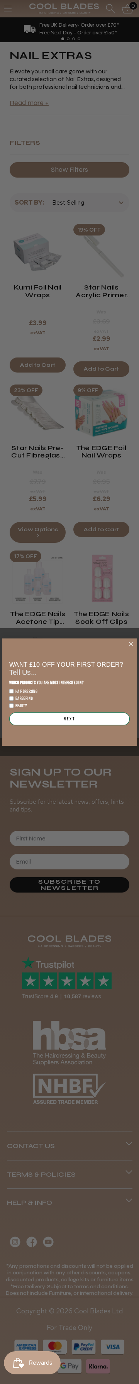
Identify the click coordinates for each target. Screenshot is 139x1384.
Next (69, 719)
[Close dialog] (131, 644)
